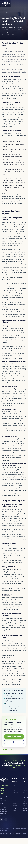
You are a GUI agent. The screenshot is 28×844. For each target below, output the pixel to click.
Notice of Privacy (4, 833)
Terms (17, 833)
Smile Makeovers (15, 786)
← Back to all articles (8, 750)
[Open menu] (24, 3)
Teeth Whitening (15, 791)
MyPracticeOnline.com (10, 835)
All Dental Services (14, 809)
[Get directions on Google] (5, 819)
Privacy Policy (12, 833)
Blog (7, 12)
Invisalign (14, 796)
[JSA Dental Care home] (6, 3)
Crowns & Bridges (15, 799)
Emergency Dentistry (15, 804)
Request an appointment (14, 736)
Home (3, 12)
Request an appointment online (15, 704)
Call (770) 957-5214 (14, 742)
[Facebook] (1, 819)
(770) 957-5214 (14, 710)
